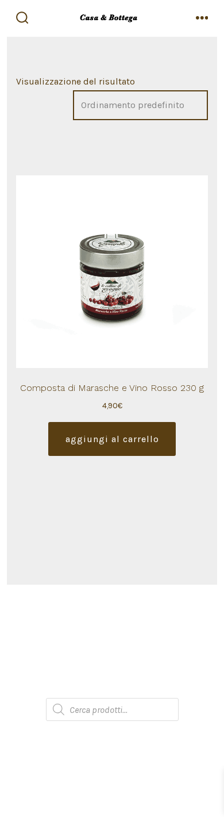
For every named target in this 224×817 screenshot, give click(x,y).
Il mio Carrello (112, 663)
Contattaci (112, 686)
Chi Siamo (112, 617)
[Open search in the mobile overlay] (112, 709)
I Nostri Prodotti (112, 640)
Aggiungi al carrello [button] (112, 439)
